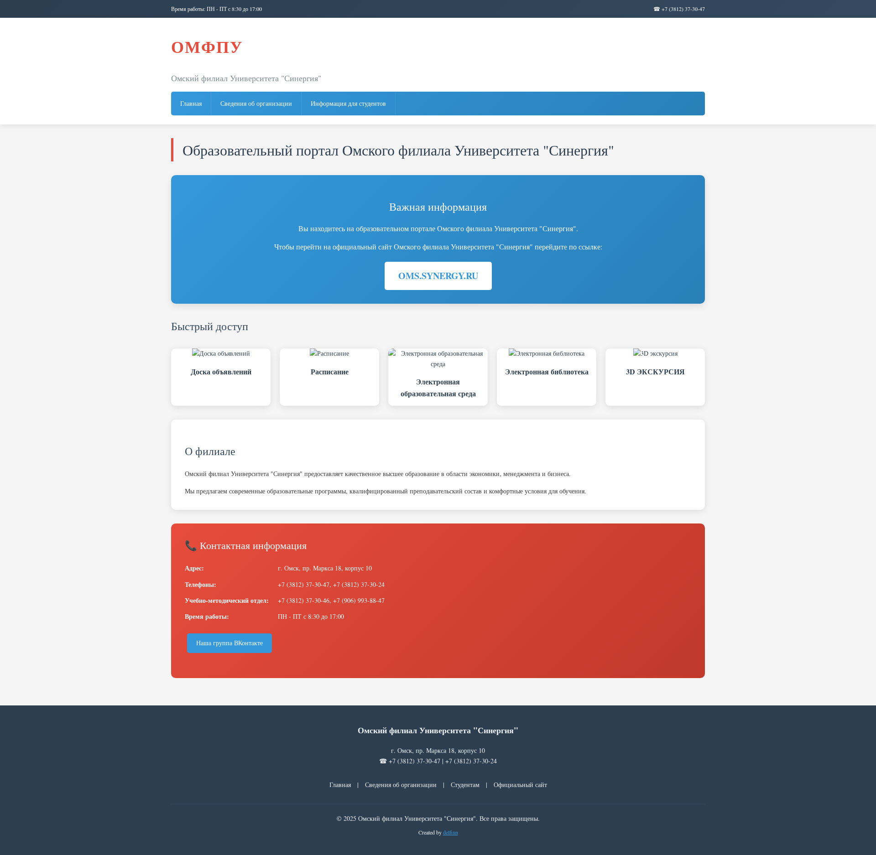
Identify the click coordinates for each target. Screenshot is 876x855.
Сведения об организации (256, 103)
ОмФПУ (207, 46)
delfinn (450, 832)
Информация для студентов (348, 103)
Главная (191, 103)
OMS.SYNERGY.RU (438, 275)
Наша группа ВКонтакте (229, 642)
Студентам (465, 784)
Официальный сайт (520, 784)
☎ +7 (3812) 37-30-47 (679, 8)
